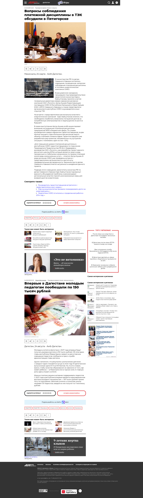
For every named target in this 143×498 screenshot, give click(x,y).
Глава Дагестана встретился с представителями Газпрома (73, 238)
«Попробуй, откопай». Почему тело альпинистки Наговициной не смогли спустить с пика (106, 312)
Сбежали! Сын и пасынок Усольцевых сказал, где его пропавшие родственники (107, 318)
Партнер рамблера (54, 490)
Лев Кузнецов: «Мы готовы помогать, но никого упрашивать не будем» (74, 233)
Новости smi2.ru (30, 273)
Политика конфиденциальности (63, 464)
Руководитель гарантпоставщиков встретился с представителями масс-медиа (56, 186)
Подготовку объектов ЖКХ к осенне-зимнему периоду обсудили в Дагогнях (41, 245)
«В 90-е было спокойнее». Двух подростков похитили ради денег (106, 298)
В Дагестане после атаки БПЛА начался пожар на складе (103, 243)
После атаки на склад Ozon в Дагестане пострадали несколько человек (103, 235)
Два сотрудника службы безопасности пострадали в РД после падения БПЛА (103, 251)
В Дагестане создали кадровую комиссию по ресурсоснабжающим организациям (38, 234)
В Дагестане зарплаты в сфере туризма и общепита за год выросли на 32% (103, 259)
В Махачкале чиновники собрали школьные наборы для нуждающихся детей (103, 266)
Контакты (40, 464)
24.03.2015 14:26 (29, 8)
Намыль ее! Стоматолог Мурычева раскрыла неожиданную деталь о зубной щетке (106, 286)
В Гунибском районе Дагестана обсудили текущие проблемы (42, 238)
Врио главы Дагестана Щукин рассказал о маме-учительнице (42, 422)
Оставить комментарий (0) (72, 203)
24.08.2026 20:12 (29, 280)
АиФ (25, 64)
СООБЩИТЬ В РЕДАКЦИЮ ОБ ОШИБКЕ (86, 464)
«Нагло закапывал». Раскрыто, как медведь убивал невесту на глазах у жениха (107, 306)
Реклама (48, 464)
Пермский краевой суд (31, 336)
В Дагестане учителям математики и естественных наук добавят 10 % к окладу (43, 430)
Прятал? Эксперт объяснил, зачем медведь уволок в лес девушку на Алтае (106, 293)
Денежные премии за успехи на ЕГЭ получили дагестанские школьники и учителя (73, 423)
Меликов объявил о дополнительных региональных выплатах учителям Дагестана (73, 430)
